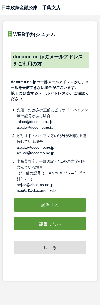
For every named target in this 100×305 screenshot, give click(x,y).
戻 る (49, 247)
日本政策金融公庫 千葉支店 (31, 7)
